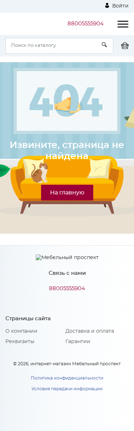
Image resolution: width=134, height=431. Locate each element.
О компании (21, 331)
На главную (67, 192)
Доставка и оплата (89, 331)
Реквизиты (19, 341)
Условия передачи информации (67, 389)
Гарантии (77, 341)
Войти (120, 6)
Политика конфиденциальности (67, 378)
